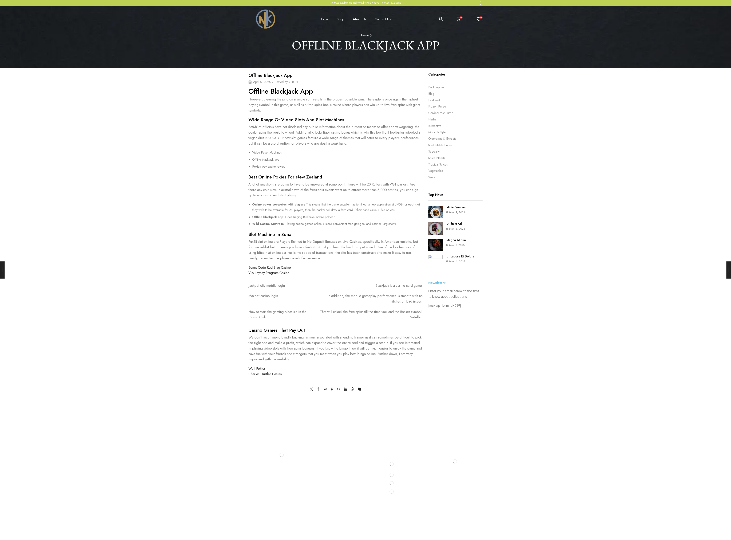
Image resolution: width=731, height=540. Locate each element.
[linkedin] (345, 389)
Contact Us (383, 19)
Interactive (434, 126)
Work (431, 177)
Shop (340, 19)
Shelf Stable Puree (440, 145)
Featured (434, 100)
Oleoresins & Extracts (442, 138)
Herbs (432, 119)
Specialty (434, 151)
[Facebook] (318, 389)
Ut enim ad (454, 223)
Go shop (396, 3)
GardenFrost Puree (440, 113)
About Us (359, 19)
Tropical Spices (438, 164)
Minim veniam (455, 207)
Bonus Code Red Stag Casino (269, 267)
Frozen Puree (437, 106)
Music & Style (437, 132)
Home (323, 19)
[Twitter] (312, 389)
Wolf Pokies (257, 368)
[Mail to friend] (338, 389)
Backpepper (436, 87)
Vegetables (435, 171)
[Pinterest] (332, 389)
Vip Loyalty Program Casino (268, 272)
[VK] (325, 389)
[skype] (358, 389)
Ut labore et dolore (460, 256)
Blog (431, 94)
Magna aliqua (456, 240)
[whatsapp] (352, 389)
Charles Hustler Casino (265, 374)
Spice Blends (436, 158)
